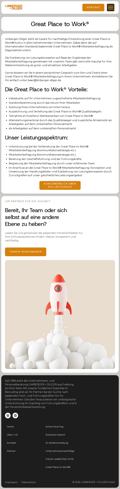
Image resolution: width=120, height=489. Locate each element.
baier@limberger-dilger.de (44, 80)
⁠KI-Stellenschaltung (57, 442)
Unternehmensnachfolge (60, 451)
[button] (109, 7)
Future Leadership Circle (60, 459)
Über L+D (12, 434)
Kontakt (11, 442)
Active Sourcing (54, 426)
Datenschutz (28, 482)
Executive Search (55, 434)
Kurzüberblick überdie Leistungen (60, 185)
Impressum (11, 482)
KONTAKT (93, 7)
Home (10, 426)
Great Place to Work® (58, 467)
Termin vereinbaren (25, 251)
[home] (14, 7)
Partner (11, 451)
